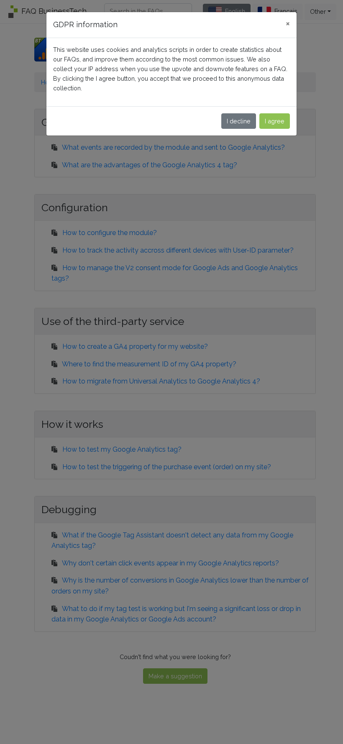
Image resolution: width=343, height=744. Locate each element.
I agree (274, 121)
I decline (239, 121)
